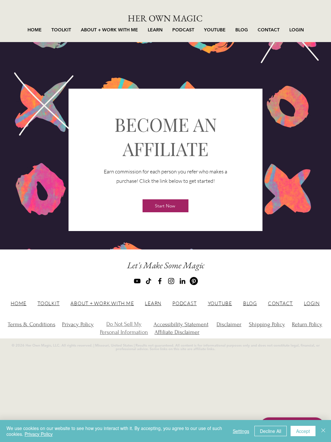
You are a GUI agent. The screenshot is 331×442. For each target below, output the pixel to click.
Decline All (270, 431)
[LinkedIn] (182, 281)
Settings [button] (241, 431)
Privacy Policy (39, 434)
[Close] (323, 431)
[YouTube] (137, 281)
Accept (303, 431)
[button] (109, 30)
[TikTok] (148, 281)
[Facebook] (160, 281)
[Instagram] (171, 281)
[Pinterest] (194, 281)
